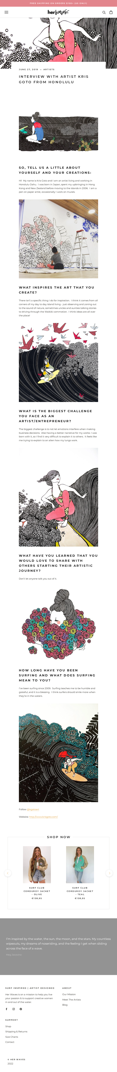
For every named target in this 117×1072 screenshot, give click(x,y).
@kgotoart (33, 809)
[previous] (7, 873)
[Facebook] (6, 1009)
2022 (10, 1063)
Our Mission (69, 994)
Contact (9, 1042)
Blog (64, 1004)
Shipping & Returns (16, 1031)
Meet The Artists (71, 999)
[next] (109, 873)
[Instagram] (13, 1009)
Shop (8, 1026)
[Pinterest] (21, 1009)
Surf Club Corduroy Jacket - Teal (80, 891)
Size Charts (11, 1036)
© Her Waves (16, 1059)
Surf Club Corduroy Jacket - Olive (37, 891)
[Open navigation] (6, 12)
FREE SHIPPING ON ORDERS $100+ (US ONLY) (58, 3)
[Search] (104, 12)
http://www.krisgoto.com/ (43, 816)
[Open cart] (111, 12)
